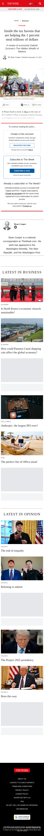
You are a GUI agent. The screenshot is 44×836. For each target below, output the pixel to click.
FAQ (22, 801)
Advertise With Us (22, 798)
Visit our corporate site (33, 828)
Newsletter (38, 105)
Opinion (22, 25)
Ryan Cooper (16, 57)
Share (7, 105)
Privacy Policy (22, 790)
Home (16, 21)
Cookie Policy (22, 794)
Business (25, 21)
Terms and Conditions (22, 786)
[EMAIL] (16, 227)
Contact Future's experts (22, 783)
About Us (22, 779)
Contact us (27, 206)
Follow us (26, 105)
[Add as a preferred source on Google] (22, 817)
